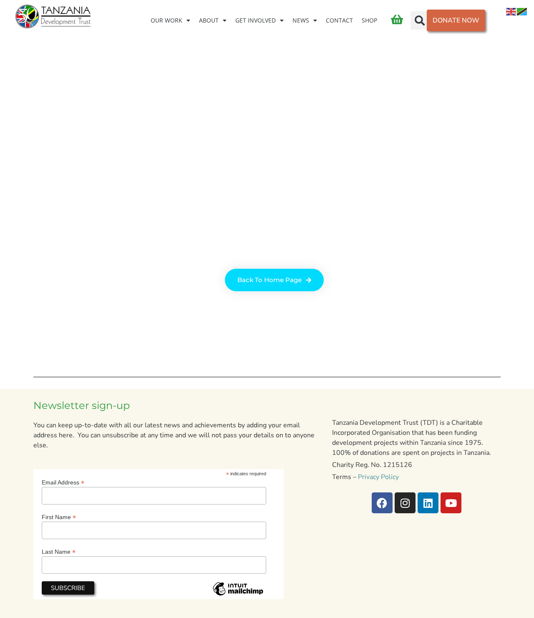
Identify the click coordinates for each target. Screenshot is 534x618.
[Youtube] (451, 502)
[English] (511, 11)
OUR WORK (166, 20)
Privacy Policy (378, 477)
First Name (59, 516)
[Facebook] (382, 502)
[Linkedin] (428, 502)
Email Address (63, 482)
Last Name (59, 551)
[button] (420, 20)
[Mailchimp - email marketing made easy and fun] (238, 595)
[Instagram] (405, 502)
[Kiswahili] (522, 11)
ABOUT (209, 20)
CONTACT (339, 20)
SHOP (369, 20)
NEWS (300, 20)
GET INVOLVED (255, 20)
